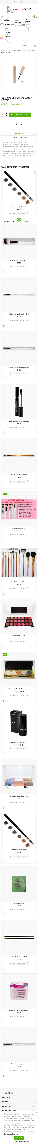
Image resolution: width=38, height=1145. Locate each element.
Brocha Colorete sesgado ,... (19, 260)
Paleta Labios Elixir (19, 635)
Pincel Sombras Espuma (19, 475)
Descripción (19, 133)
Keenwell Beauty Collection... (19, 689)
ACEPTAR (19, 1138)
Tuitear (21, 124)
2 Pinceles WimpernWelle (19, 957)
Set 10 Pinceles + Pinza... (19, 582)
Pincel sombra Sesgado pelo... (18, 314)
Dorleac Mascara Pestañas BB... (19, 421)
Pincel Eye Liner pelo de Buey (18, 368)
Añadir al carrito (21, 114)
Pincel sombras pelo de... (19, 1064)
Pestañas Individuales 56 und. (19, 1010)
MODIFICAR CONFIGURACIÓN (19, 1141)
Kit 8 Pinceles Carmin (19, 528)
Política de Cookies (11, 1134)
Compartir (16, 124)
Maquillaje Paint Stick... (19, 742)
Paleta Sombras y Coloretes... (19, 796)
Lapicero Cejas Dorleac (18, 207)
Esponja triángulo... (19, 903)
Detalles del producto (19, 137)
